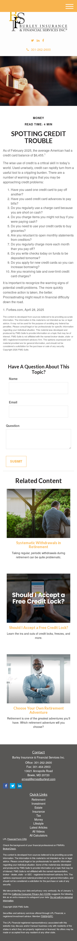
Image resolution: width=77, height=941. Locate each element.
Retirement (38, 799)
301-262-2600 (41, 49)
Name (13, 379)
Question (13, 426)
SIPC (50, 916)
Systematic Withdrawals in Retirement (38, 545)
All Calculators (38, 835)
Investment (38, 803)
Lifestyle (38, 823)
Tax (38, 815)
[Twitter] (32, 40)
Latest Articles (38, 827)
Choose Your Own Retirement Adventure (38, 710)
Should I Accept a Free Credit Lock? (38, 627)
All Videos (38, 831)
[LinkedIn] (38, 40)
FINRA (44, 916)
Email (13, 402)
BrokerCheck (9, 848)
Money (38, 819)
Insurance (38, 811)
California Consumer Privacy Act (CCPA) (31, 893)
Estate (38, 807)
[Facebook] (43, 40)
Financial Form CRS (17, 838)
